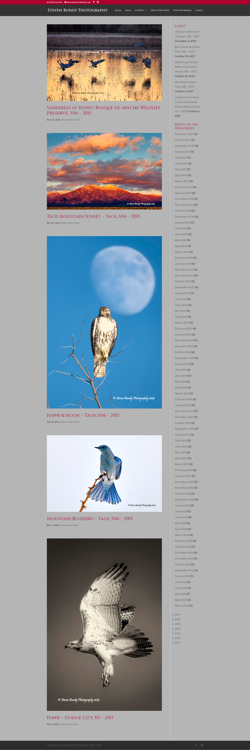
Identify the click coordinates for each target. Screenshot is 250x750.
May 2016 (180, 240)
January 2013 (183, 476)
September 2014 (184, 358)
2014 (177, 628)
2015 (178, 624)
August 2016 (182, 222)
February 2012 (183, 541)
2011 (177, 642)
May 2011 (180, 594)
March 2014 (182, 393)
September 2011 (184, 570)
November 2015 (184, 275)
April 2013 (181, 458)
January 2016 (183, 263)
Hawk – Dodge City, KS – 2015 (80, 718)
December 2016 (184, 199)
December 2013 (184, 411)
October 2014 (183, 352)
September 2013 (184, 428)
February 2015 (183, 328)
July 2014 (181, 369)
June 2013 (181, 446)
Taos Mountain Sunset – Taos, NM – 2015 (93, 216)
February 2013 (183, 470)
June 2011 (181, 588)
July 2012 (181, 511)
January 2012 (183, 546)
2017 (178, 614)
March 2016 (182, 252)
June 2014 (181, 375)
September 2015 (184, 287)
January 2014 (183, 405)
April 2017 (181, 175)
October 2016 (183, 210)
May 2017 (180, 169)
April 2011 (181, 600)
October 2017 (183, 140)
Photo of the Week (160, 10)
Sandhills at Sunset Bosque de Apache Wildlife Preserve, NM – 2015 (104, 110)
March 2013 (182, 464)
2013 (178, 633)
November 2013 (184, 417)
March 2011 (182, 605)
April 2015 (181, 316)
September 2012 (184, 499)
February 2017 (183, 187)
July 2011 (180, 582)
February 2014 (183, 399)
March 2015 (182, 322)
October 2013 (183, 423)
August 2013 (182, 434)
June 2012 (181, 517)
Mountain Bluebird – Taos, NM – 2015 (90, 519)
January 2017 (183, 193)
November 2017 (184, 134)
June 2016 (181, 234)
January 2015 (183, 334)
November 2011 (184, 558)
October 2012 (183, 493)
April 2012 (181, 529)
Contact (199, 10)
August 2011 (182, 576)
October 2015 (183, 281)
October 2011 (182, 564)
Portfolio (139, 10)
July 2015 (181, 299)
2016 (178, 619)
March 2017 (182, 181)
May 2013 (180, 452)
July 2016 (181, 228)
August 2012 (182, 505)
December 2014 (184, 340)
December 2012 (184, 482)
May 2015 (180, 311)
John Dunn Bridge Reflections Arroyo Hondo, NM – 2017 (186, 67)
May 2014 (180, 381)
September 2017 (184, 146)
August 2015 (182, 293)
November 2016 (184, 204)
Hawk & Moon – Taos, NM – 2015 (83, 415)
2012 (178, 638)
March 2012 (182, 535)
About (128, 10)
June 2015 (181, 305)
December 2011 (184, 552)
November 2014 (184, 346)
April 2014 (181, 387)
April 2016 (181, 246)
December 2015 (184, 269)
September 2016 (184, 216)
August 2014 (182, 364)
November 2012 (184, 487)
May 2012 (180, 523)
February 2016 (183, 258)
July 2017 (181, 157)
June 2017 (181, 163)
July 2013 (181, 440)
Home (118, 10)
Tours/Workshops (182, 10)
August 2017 (182, 151)
